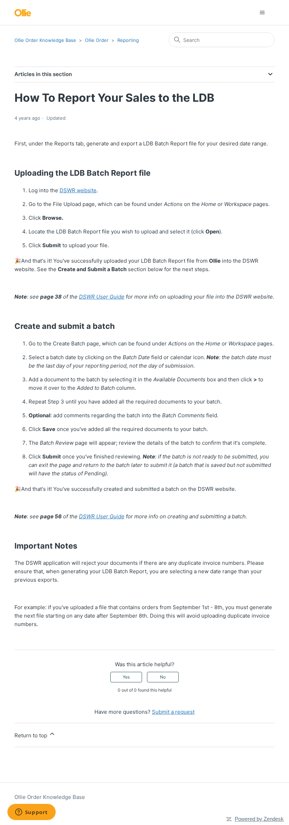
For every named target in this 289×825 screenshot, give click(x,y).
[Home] (22, 12)
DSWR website (78, 190)
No (163, 677)
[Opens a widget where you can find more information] (31, 812)
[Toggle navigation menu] (262, 12)
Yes (126, 677)
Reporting (128, 40)
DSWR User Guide (101, 296)
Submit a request (173, 711)
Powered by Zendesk (259, 819)
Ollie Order (97, 40)
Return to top (31, 735)
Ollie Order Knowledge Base (45, 40)
